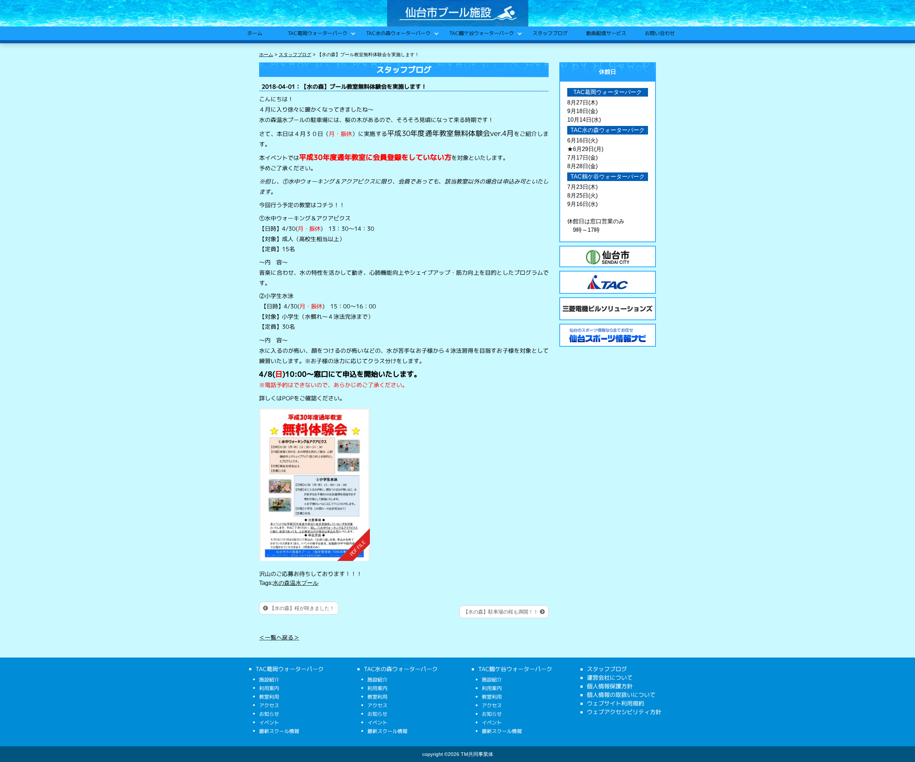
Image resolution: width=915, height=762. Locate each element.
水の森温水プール (295, 583)
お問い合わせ (659, 33)
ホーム (254, 33)
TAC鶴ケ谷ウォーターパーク (481, 33)
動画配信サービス (606, 33)
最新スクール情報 (279, 731)
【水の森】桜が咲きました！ (301, 608)
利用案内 (269, 688)
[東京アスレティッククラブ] (607, 282)
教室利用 (269, 696)
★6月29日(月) (585, 149)
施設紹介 (269, 679)
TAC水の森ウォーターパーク (398, 33)
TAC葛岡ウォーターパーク (317, 33)
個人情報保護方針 (610, 686)
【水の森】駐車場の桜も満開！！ (501, 612)
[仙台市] (607, 257)
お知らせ (269, 713)
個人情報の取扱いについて (621, 695)
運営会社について (610, 678)
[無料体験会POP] (314, 484)
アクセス (269, 705)
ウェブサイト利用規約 (615, 703)
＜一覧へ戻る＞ (279, 637)
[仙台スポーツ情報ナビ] (607, 335)
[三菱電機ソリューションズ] (607, 308)
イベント (269, 722)
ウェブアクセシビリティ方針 (624, 712)
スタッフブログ (549, 33)
